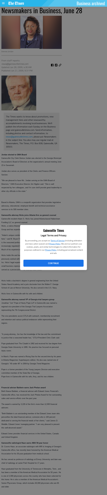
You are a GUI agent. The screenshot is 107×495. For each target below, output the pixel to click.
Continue (53, 263)
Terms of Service (58, 240)
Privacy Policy (54, 243)
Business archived (91, 3)
